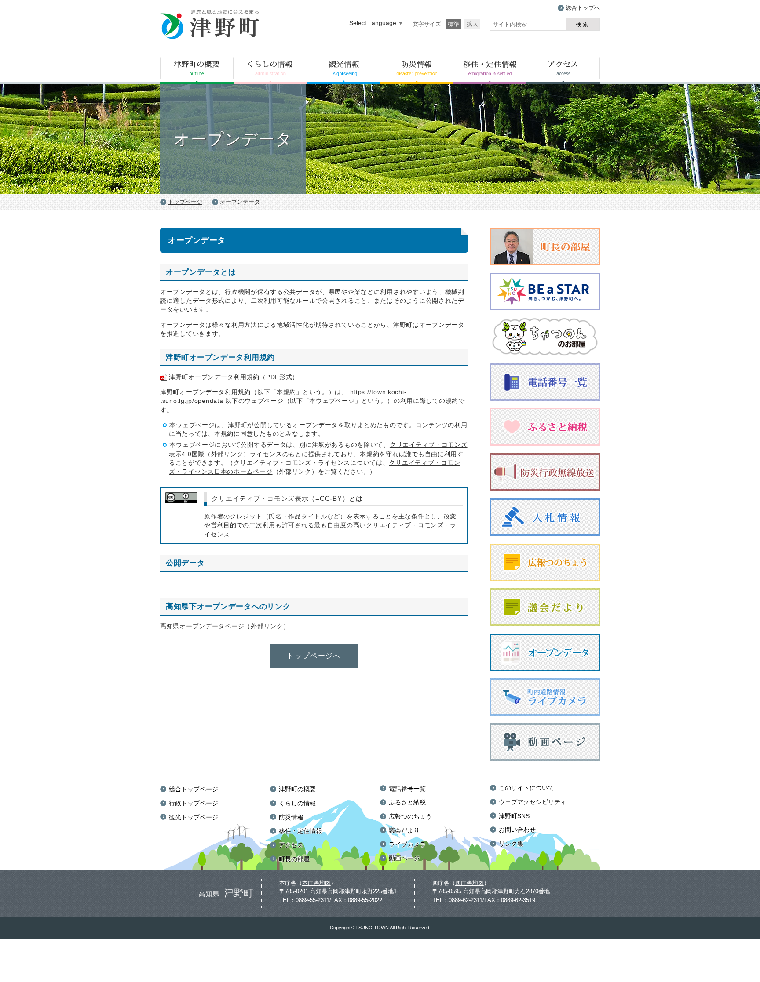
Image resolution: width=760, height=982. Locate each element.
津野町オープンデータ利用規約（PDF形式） (234, 376)
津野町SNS (514, 815)
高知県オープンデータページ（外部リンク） (224, 626)
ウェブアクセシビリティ (532, 801)
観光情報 (343, 70)
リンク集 (511, 843)
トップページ (185, 202)
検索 (582, 24)
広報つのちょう (410, 816)
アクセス (563, 70)
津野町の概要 (197, 70)
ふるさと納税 (407, 802)
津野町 (210, 25)
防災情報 (416, 70)
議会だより (404, 830)
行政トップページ (193, 803)
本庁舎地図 (316, 883)
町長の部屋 (294, 858)
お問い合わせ (517, 829)
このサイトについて (526, 787)
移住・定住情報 (489, 70)
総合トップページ (193, 789)
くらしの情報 (270, 70)
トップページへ (314, 655)
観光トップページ (193, 817)
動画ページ (404, 858)
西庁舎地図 (469, 883)
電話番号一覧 (407, 788)
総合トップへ (583, 7)
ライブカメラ (407, 844)
